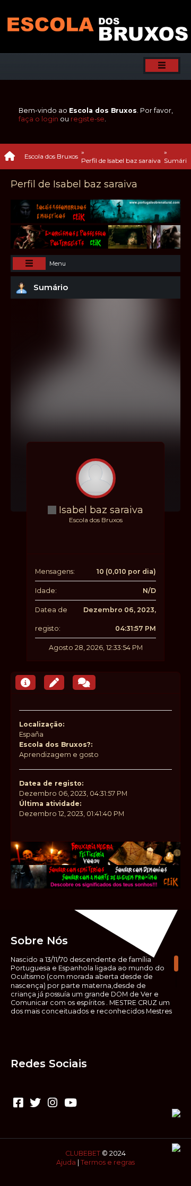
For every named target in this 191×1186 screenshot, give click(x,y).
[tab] (25, 682)
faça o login (38, 119)
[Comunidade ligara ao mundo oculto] (89, 530)
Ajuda (66, 1162)
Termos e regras (108, 1162)
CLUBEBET (82, 1153)
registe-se (88, 119)
